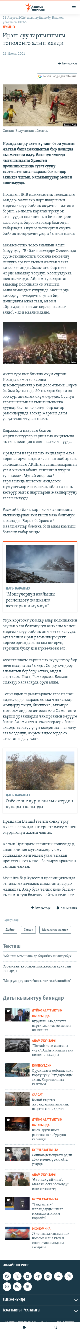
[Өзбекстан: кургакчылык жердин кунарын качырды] (40, 770)
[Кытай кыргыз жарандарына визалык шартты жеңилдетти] (17, 1099)
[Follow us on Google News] (48, 1276)
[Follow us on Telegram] (38, 1276)
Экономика (41, 1229)
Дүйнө (9, 27)
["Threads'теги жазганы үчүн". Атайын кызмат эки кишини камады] (17, 1045)
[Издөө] (55, 1327)
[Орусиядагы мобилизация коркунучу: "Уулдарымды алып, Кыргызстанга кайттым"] (17, 1070)
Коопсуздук (41, 1065)
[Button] (68, 63)
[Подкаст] (27, 1286)
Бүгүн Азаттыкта (45, 1150)
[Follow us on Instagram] (68, 1276)
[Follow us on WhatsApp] (7, 1286)
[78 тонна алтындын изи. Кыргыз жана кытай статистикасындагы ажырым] (17, 1233)
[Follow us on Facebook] (7, 1276)
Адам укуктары (44, 1041)
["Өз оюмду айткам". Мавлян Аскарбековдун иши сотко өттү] (17, 1179)
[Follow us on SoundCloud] (58, 1276)
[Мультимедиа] (24, 1327)
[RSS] (17, 1286)
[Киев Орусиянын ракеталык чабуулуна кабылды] (17, 1124)
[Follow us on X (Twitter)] (17, 1276)
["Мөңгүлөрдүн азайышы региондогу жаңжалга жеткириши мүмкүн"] (40, 564)
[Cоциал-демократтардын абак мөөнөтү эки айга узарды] (17, 1154)
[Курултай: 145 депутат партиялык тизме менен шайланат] (17, 1014)
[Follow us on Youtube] (27, 1276)
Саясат (37, 1095)
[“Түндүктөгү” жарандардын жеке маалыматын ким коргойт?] (17, 1203)
